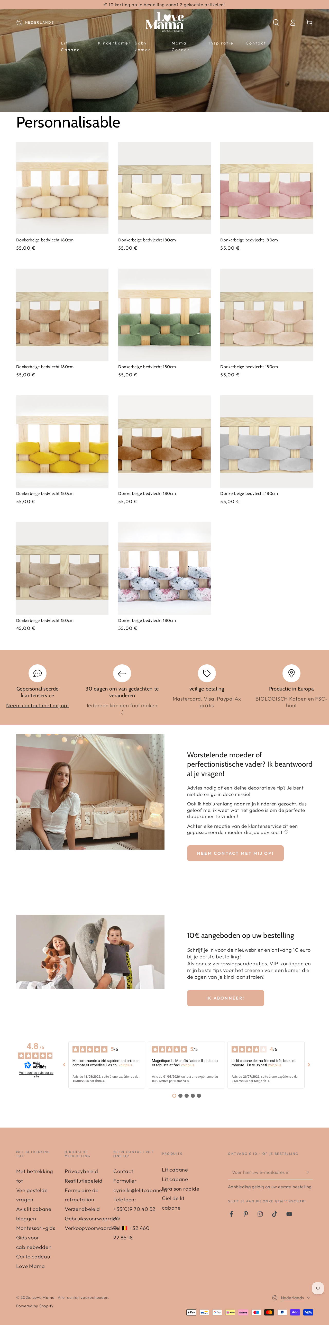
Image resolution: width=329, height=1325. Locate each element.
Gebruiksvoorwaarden (92, 1218)
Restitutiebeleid (84, 1180)
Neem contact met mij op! (37, 705)
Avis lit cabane (33, 1209)
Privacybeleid (81, 1171)
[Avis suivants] (309, 1064)
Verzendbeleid (82, 1209)
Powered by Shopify (35, 1305)
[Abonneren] (309, 1172)
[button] (276, 22)
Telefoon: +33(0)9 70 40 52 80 (134, 1209)
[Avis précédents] (64, 1064)
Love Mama (44, 1297)
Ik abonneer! (225, 998)
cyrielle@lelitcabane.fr (140, 1190)
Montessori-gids (35, 1228)
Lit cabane (175, 1169)
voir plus (125, 1065)
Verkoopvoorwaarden (91, 1228)
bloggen (26, 1218)
